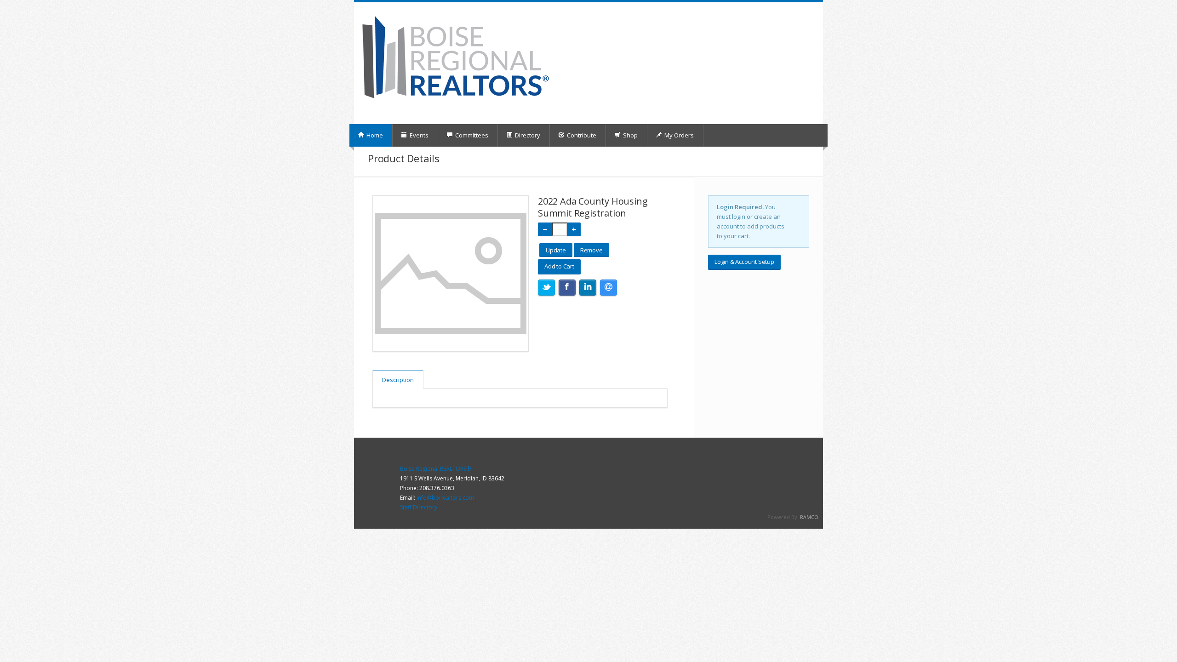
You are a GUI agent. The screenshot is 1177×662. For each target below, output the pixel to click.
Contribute (581, 135)
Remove (591, 250)
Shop (630, 135)
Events (418, 135)
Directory (527, 135)
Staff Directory (418, 507)
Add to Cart (559, 266)
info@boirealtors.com (445, 498)
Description (398, 380)
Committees (471, 135)
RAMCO (809, 517)
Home (374, 135)
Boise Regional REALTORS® (435, 469)
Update (556, 250)
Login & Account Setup (744, 261)
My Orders (678, 135)
